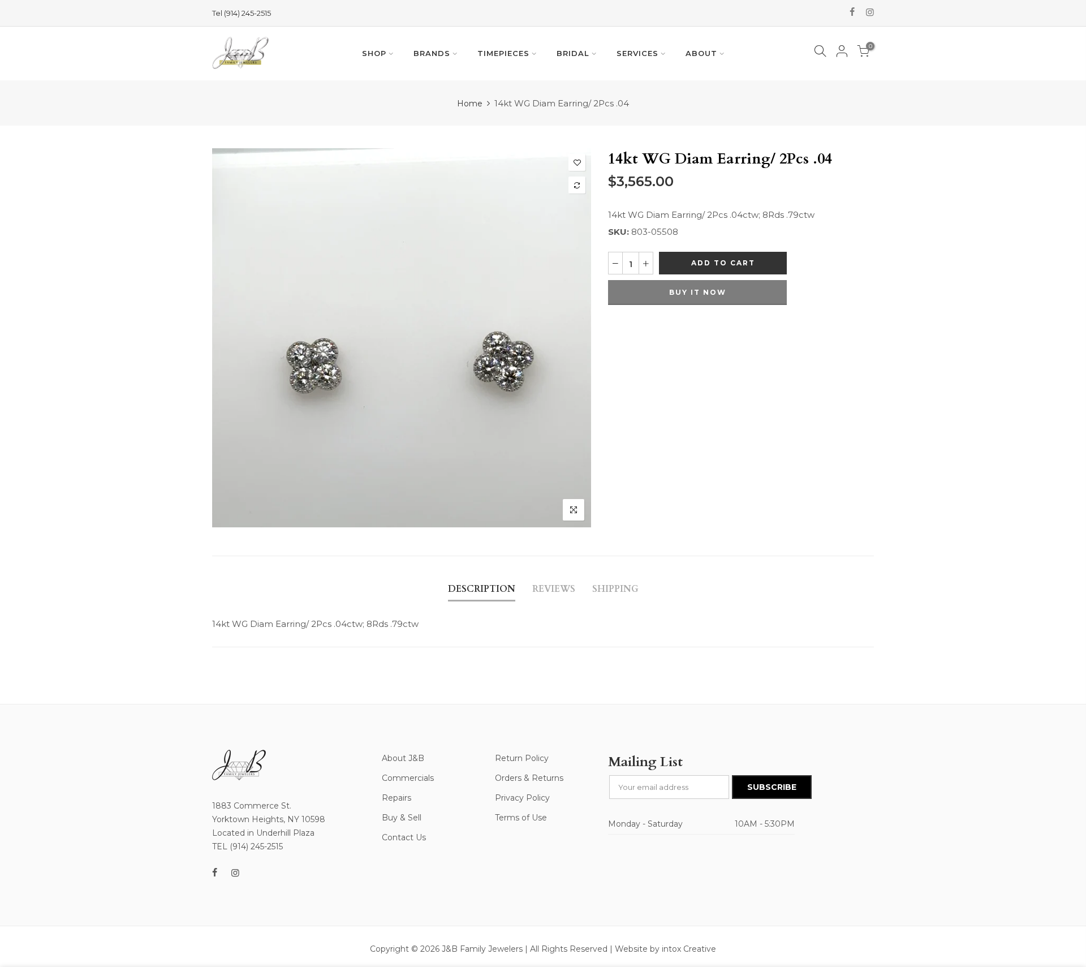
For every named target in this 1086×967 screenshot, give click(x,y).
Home (469, 103)
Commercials (408, 778)
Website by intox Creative (665, 949)
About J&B (403, 758)
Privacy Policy (522, 798)
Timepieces (503, 53)
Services (637, 53)
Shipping (615, 589)
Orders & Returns (529, 778)
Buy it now (697, 292)
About (701, 53)
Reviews (553, 589)
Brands (431, 53)
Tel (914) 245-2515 (241, 13)
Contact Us (404, 837)
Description (481, 589)
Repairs (396, 798)
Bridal (573, 53)
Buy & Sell (401, 818)
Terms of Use (521, 818)
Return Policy (522, 758)
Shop (374, 53)
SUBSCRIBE (771, 787)
